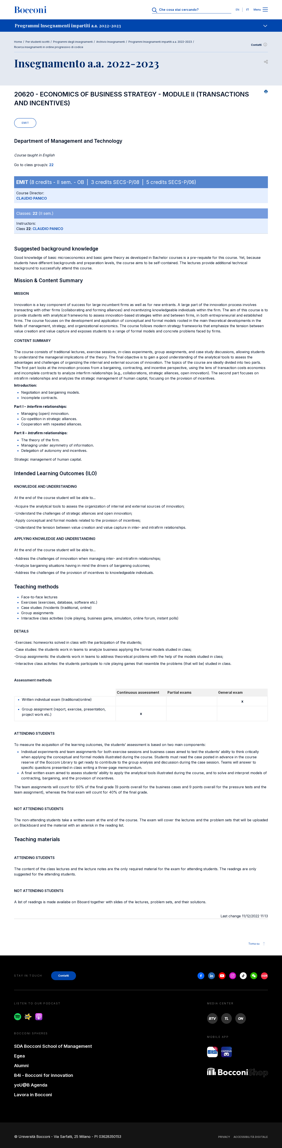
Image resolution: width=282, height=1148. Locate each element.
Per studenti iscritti (38, 41)
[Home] (30, 9)
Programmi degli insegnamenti (73, 41)
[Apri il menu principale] (265, 10)
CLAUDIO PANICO (31, 198)
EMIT (25, 122)
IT (247, 9)
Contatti (256, 44)
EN (237, 9)
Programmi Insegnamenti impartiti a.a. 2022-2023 (160, 41)
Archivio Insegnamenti (110, 41)
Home (18, 41)
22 (51, 165)
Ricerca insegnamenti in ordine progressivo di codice (48, 47)
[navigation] (141, 25)
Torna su (254, 943)
